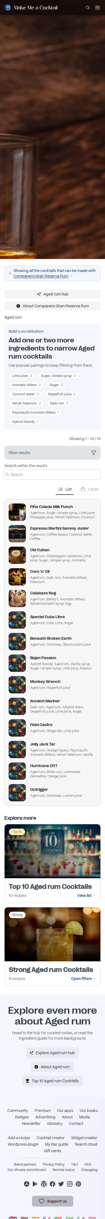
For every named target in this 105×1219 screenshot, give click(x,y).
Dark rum (59, 403)
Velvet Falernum (26, 403)
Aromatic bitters (26, 385)
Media (84, 1117)
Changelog (89, 1170)
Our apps (65, 1110)
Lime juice (22, 376)
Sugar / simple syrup (58, 376)
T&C (74, 1164)
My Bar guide (56, 1144)
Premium (42, 1110)
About (67, 1117)
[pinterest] (78, 1184)
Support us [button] (57, 1201)
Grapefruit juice (62, 394)
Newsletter (31, 1123)
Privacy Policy (54, 1164)
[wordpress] (44, 1184)
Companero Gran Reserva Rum (40, 276)
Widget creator (84, 1137)
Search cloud (86, 1144)
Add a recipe (19, 1137)
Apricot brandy (25, 422)
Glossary (54, 1123)
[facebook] (52, 1184)
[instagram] (69, 1184)
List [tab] (68, 489)
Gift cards (52, 1150)
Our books (89, 1110)
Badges (22, 1117)
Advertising (45, 1117)
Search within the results (25, 465)
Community (17, 1110)
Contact (76, 1123)
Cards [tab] (93, 489)
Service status (63, 1170)
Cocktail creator (51, 1137)
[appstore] (26, 1184)
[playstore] (35, 1184)
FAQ (88, 1164)
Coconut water (25, 394)
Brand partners (25, 1164)
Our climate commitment (27, 1170)
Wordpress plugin (23, 1144)
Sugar (56, 385)
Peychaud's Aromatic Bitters (35, 412)
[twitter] (61, 1184)
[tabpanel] (52, 650)
